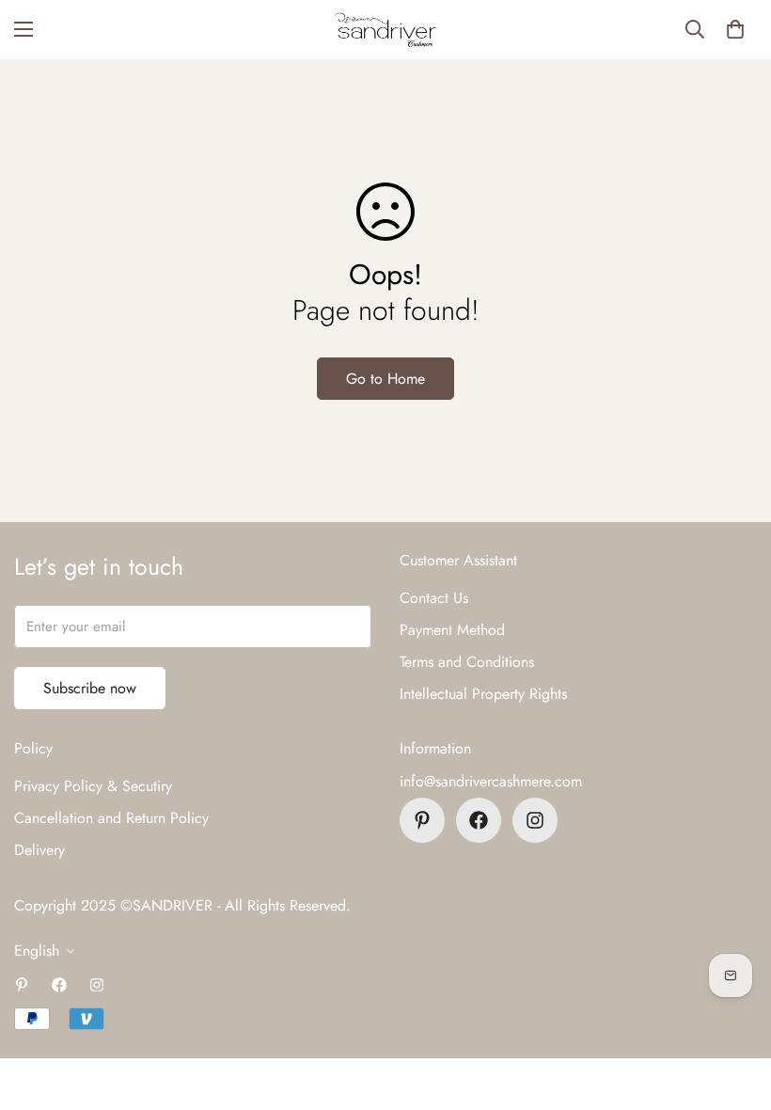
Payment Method (452, 630)
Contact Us (434, 598)
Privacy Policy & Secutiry (93, 786)
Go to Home (385, 378)
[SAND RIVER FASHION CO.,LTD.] (385, 29)
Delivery (39, 850)
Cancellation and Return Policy (111, 818)
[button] (735, 29)
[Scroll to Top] (734, 1007)
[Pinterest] (422, 820)
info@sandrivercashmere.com (491, 781)
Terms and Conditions (467, 662)
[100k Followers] (535, 820)
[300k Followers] (478, 820)
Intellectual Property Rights (483, 694)
